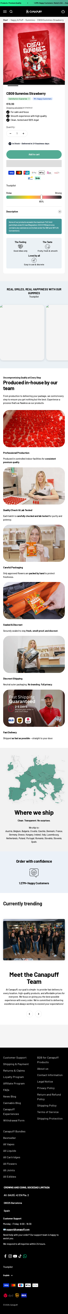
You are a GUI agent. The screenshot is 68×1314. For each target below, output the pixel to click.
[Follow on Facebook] (5, 1256)
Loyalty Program (13, 1077)
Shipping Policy (47, 1105)
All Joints (9, 1170)
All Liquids (9, 1150)
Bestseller (9, 1138)
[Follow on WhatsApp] (25, 1256)
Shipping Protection (50, 1118)
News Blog (9, 1096)
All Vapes (8, 1144)
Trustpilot (11, 185)
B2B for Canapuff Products (48, 1060)
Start (5, 20)
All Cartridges (11, 1157)
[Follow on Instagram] (10, 1256)
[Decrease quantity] (10, 133)
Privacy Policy (46, 1088)
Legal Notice (45, 1081)
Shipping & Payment (16, 1064)
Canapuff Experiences (11, 1111)
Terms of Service (48, 1112)
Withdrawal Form (14, 1120)
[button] (34, 163)
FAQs (6, 1090)
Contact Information (50, 1075)
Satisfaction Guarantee (18, 99)
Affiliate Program (14, 1083)
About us (42, 1068)
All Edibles (9, 1176)
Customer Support (15, 1057)
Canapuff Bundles (14, 1131)
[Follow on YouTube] (15, 1256)
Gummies (30, 20)
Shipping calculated (14, 108)
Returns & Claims (14, 1070)
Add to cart (34, 154)
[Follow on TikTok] (20, 1256)
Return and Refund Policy (49, 1097)
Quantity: (10, 127)
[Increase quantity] (23, 133)
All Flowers (10, 1163)
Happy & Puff (17, 20)
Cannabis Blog (12, 1103)
